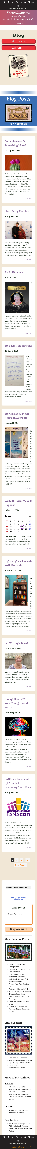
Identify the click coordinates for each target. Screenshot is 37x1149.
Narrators (18, 47)
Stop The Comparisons (18, 345)
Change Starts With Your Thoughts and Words (16, 703)
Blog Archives (18, 929)
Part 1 (28, 1089)
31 (28, 860)
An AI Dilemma (14, 272)
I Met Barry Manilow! (17, 211)
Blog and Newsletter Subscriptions (18, 898)
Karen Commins (18, 13)
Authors (18, 41)
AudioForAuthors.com (17, 1068)
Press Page (13, 1065)
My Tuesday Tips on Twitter (19, 1063)
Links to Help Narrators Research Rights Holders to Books (19, 1008)
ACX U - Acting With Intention (20, 991)
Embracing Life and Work (18, 989)
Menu (20, 23)
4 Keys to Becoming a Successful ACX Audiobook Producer (19, 996)
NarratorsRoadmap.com (18, 1058)
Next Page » (20, 865)
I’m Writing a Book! (16, 643)
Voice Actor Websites (25, 1146)
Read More (28, 198)
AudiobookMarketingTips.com (20, 1060)
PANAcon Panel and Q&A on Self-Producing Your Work (18, 783)
